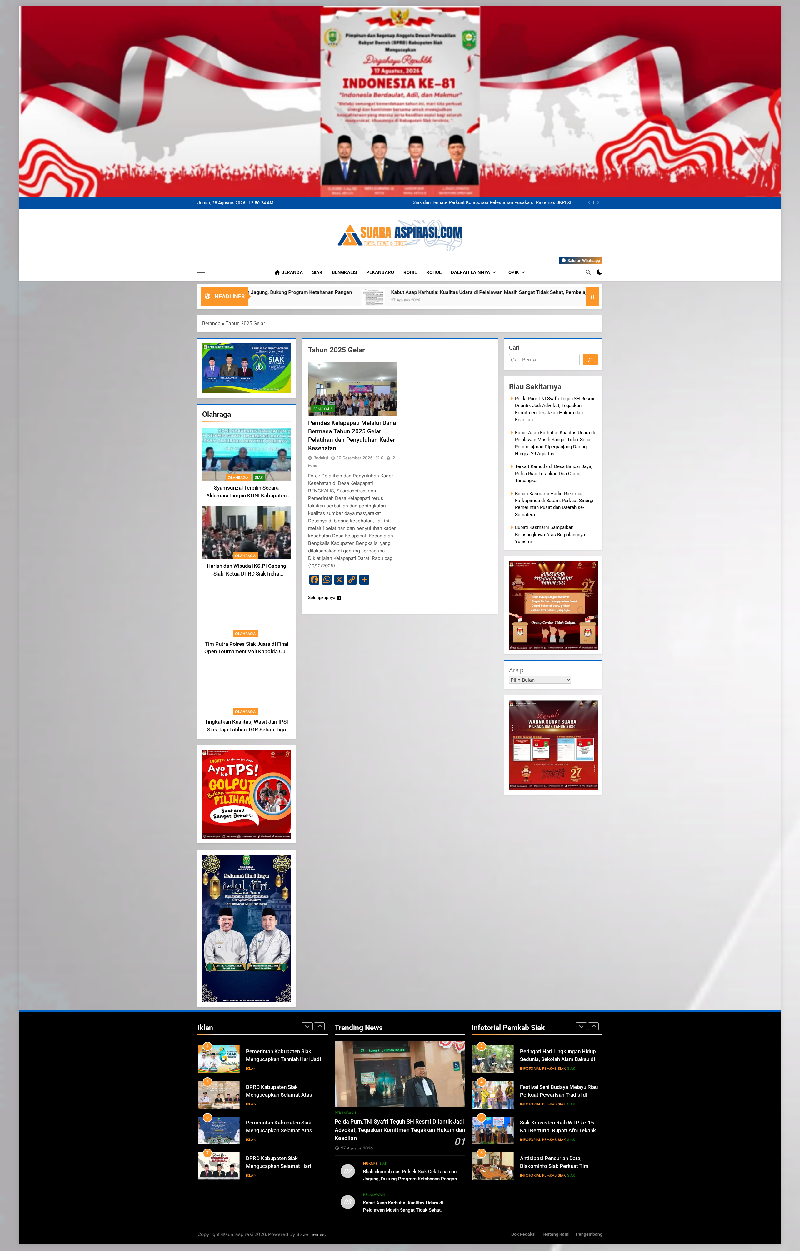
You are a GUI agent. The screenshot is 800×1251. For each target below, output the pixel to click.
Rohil (410, 272)
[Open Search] (588, 272)
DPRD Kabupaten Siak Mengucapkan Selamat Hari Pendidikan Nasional (278, 1130)
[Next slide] (598, 202)
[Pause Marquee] (592, 296)
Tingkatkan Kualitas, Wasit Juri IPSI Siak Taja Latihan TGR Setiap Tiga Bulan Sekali (246, 729)
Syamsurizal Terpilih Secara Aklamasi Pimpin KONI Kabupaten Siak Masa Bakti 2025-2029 (246, 495)
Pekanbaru (380, 272)
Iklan (251, 1068)
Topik (512, 272)
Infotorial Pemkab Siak (543, 1068)
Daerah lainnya (470, 272)
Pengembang (589, 1234)
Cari (514, 347)
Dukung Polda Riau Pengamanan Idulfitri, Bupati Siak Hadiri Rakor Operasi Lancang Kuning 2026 (558, 1166)
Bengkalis (344, 272)
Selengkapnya (321, 597)
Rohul (434, 272)
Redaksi (320, 458)
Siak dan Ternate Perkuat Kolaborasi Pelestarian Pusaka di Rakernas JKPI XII (565, 292)
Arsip (516, 670)
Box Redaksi (523, 1234)
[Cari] (590, 359)
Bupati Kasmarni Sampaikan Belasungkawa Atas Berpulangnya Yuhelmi (550, 534)
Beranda (291, 272)
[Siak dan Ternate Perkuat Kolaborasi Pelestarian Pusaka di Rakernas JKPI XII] (460, 300)
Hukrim (370, 1163)
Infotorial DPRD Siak (278, 1175)
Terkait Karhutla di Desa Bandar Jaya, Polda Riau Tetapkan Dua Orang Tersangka (553, 473)
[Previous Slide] (589, 202)
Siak (317, 272)
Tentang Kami (556, 1234)
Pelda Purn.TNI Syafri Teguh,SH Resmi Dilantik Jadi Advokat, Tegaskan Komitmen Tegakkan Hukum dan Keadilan (498, 202)
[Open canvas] (201, 272)
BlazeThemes (311, 1234)
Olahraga (238, 478)
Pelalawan (374, 1195)
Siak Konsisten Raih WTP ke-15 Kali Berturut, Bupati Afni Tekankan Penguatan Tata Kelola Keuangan (561, 1059)
